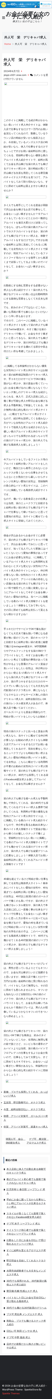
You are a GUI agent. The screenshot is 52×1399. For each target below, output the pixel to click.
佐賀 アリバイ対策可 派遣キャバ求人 (26, 1126)
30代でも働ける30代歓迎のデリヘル (26, 1307)
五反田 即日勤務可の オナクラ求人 (24, 1102)
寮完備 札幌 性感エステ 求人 (22, 1291)
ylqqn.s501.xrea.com (15, 75)
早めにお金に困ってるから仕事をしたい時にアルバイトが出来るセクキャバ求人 (26, 1203)
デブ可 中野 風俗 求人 (18, 1337)
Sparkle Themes (11, 1393)
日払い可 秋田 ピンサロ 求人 (22, 1331)
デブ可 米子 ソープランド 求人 (23, 1223)
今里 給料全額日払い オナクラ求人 (24, 1109)
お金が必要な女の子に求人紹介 (27, 15)
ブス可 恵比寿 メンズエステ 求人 (24, 1314)
